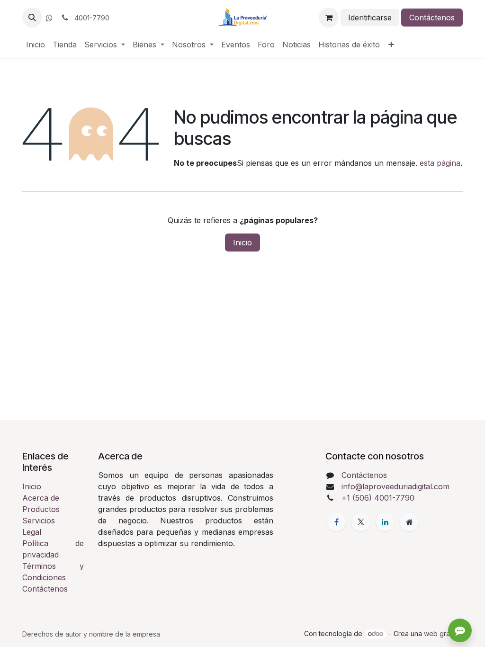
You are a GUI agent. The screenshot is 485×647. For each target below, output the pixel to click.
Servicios (38, 520)
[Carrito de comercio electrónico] (329, 17)
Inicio (242, 242)
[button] (32, 17)
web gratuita (443, 633)
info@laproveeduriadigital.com (395, 486)
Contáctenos (432, 17)
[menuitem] (35, 44)
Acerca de (40, 498)
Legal (31, 532)
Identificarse (370, 17)
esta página (440, 163)
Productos (41, 509)
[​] (49, 18)
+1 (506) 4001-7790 (377, 498)
